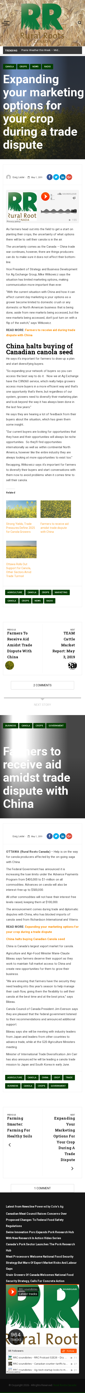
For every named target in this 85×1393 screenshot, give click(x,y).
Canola (9, 66)
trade (69, 1077)
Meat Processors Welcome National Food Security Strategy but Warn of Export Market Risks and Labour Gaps (41, 1262)
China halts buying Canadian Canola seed (35, 939)
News (35, 66)
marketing (61, 592)
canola (32, 592)
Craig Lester (18, 177)
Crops (23, 66)
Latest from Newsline (20, 1206)
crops (45, 592)
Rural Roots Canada (64, 1385)
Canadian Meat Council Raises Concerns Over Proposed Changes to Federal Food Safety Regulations (36, 1220)
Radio (47, 66)
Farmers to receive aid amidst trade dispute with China (55, 527)
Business (10, 725)
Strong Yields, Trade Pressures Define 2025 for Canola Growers (20, 527)
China (45, 1077)
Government (56, 725)
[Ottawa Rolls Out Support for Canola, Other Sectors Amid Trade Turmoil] (21, 549)
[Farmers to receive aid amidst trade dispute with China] (56, 509)
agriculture (15, 592)
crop (57, 1077)
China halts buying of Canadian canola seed (39, 349)
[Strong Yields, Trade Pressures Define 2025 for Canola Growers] (21, 509)
